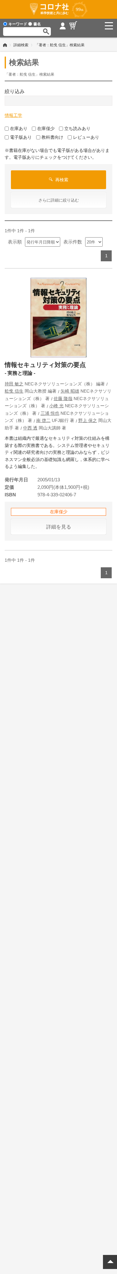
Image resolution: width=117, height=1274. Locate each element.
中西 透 (30, 427)
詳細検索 (20, 45)
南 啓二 (43, 420)
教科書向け (52, 137)
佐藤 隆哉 (63, 398)
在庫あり (18, 128)
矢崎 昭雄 (70, 391)
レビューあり (86, 137)
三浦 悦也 (50, 413)
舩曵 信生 (14, 391)
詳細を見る (58, 526)
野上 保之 (87, 420)
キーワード (17, 24)
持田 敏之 (14, 383)
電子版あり (21, 137)
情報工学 (13, 115)
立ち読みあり (77, 128)
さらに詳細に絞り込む (58, 200)
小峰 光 (56, 405)
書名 (37, 24)
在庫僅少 (46, 128)
